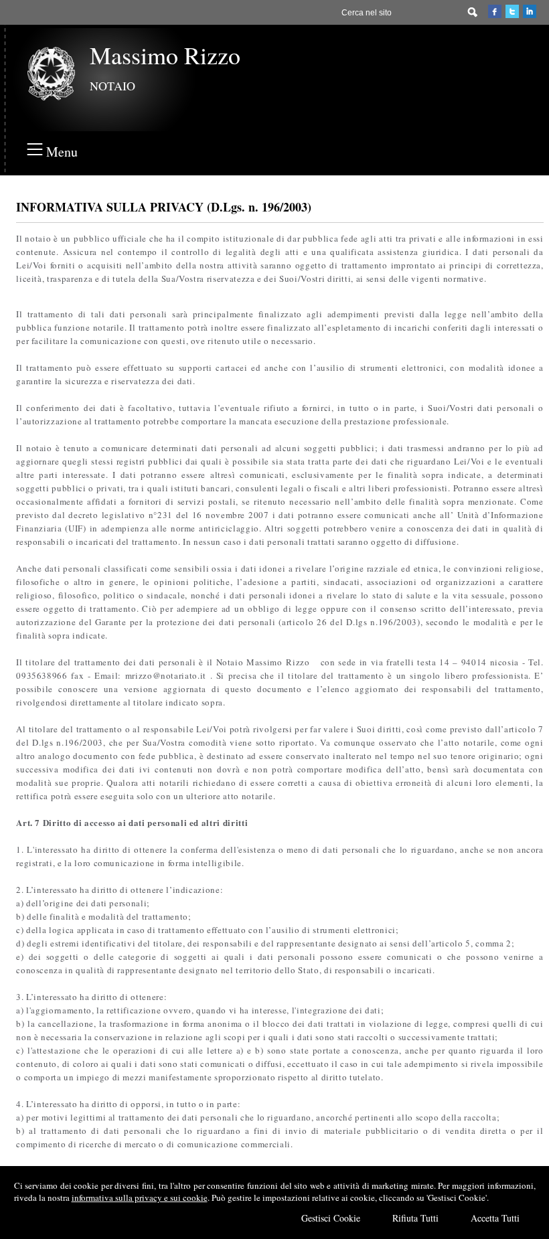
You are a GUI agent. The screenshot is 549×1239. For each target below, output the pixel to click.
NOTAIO (112, 86)
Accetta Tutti (495, 1218)
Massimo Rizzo (165, 55)
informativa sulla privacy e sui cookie (140, 1197)
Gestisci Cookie (330, 1218)
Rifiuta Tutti (415, 1218)
